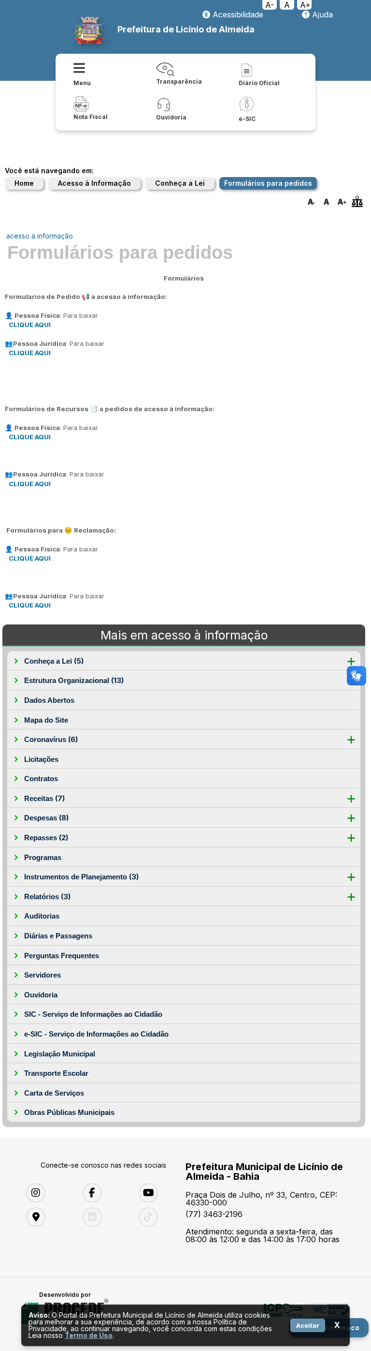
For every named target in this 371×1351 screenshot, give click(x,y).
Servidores (42, 975)
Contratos (41, 778)
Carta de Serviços (54, 1093)
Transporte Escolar (56, 1073)
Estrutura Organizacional (74, 680)
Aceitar (307, 1325)
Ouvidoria (40, 995)
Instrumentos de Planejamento (81, 876)
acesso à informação (39, 236)
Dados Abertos (49, 700)
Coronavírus (51, 739)
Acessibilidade (236, 14)
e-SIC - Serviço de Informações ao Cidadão (96, 1034)
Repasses (46, 837)
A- (269, 5)
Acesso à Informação (94, 183)
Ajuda (321, 14)
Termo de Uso (89, 1335)
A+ (305, 5)
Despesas (46, 817)
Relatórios (47, 896)
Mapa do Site (46, 720)
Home (24, 183)
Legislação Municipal (59, 1054)
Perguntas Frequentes (61, 955)
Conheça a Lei (180, 183)
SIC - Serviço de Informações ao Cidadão (93, 1014)
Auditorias (41, 916)
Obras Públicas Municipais (69, 1112)
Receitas (44, 798)
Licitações (41, 759)
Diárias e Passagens (58, 936)
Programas (42, 857)
